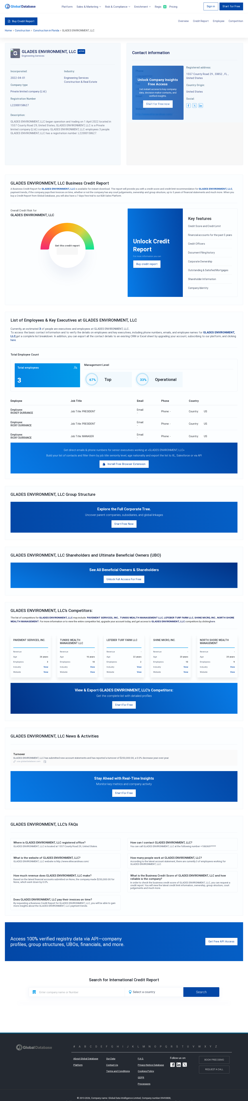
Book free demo (214, 1059)
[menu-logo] (20, 6)
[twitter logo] (194, 105)
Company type (19, 85)
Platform (67, 6)
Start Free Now (123, 524)
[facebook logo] (188, 105)
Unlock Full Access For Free (124, 579)
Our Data (110, 1058)
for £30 (67, 251)
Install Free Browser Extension (126, 464)
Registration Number (23, 98)
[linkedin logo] (200, 105)
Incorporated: (19, 71)
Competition (236, 21)
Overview (183, 21)
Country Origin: (195, 85)
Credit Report (201, 21)
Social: (190, 98)
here (13, 340)
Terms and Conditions (118, 1071)
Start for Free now (158, 104)
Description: (18, 115)
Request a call (214, 1069)
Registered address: (198, 67)
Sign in (211, 6)
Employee (218, 21)
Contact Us (112, 1065)
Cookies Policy (146, 1071)
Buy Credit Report (23, 21)
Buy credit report (146, 264)
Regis (160, 6)
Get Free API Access (221, 941)
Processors (144, 1083)
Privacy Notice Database (151, 1065)
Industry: (69, 71)
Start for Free (231, 6)
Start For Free (124, 704)
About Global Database (85, 1058)
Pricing (173, 6)
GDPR (141, 1077)
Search (201, 992)
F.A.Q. (141, 1058)
